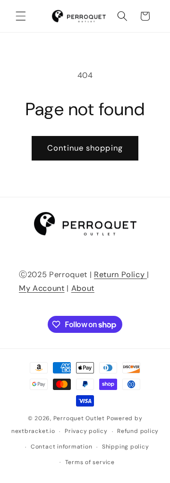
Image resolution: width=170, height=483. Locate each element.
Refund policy (138, 431)
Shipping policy (125, 446)
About (82, 288)
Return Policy (120, 275)
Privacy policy (86, 431)
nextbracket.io (33, 431)
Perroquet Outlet (79, 418)
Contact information (62, 446)
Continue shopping (85, 148)
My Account (42, 288)
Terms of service (90, 462)
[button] (20, 16)
